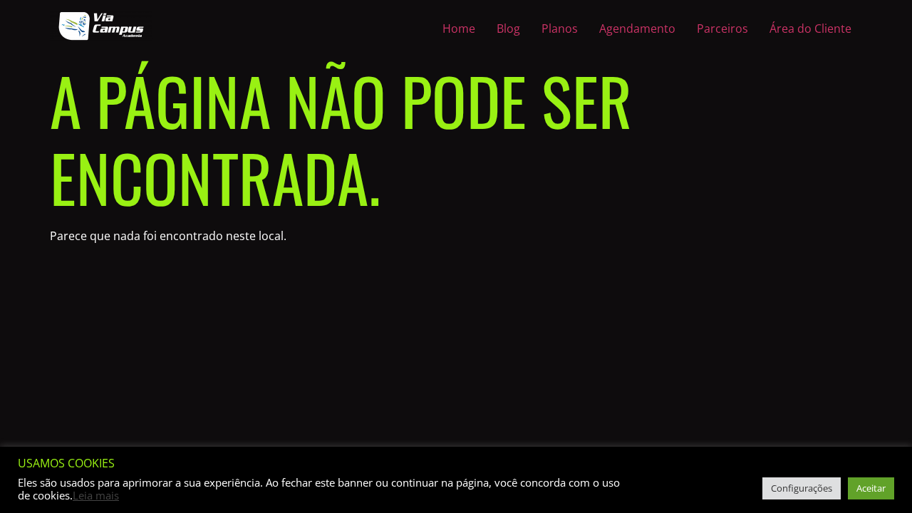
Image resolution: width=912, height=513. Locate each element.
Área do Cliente (810, 28)
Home (458, 28)
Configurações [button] (801, 488)
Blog (508, 28)
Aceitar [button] (871, 488)
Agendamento (637, 28)
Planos (560, 28)
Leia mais (96, 495)
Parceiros (722, 28)
